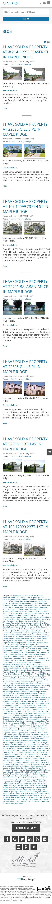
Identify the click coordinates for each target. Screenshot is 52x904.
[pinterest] (26, 847)
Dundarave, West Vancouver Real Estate (17, 664)
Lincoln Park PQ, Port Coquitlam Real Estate (28, 709)
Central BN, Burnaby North (13, 633)
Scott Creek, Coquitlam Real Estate (22, 762)
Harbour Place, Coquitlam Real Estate (17, 696)
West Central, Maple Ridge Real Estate (34, 792)
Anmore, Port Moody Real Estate (16, 601)
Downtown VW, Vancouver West (25, 658)
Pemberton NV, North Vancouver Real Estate (19, 748)
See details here (10, 90)
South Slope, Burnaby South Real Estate (25, 768)
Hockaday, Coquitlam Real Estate (15, 703)
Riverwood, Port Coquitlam (13, 760)
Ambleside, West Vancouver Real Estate (36, 599)
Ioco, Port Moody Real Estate (39, 703)
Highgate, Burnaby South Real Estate (34, 701)
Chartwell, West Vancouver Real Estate (34, 643)
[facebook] (7, 839)
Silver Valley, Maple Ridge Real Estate (16, 766)
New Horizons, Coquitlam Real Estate (33, 729)
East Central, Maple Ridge (21, 64)
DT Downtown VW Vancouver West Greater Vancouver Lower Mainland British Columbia (26, 661)
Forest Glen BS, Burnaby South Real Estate (18, 674)
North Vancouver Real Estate (19, 739)
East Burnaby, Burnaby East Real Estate (34, 666)
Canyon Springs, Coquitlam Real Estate (35, 623)
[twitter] (22, 839)
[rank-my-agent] (34, 847)
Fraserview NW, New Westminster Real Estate (30, 676)
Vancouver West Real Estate (13, 788)
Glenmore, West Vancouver (24, 680)
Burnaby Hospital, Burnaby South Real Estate (24, 616)
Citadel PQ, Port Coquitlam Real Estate (17, 645)
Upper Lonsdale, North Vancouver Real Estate (19, 784)
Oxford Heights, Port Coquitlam (24, 743)
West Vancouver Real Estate (22, 795)
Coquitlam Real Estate (32, 650)
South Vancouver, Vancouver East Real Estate (24, 769)
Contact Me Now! (26, 828)
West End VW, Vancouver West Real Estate (18, 794)
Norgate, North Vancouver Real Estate (17, 731)
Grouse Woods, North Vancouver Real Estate (24, 689)
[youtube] (37, 839)
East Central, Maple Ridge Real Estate (36, 668)
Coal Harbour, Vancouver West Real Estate (23, 646)
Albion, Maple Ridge (33, 598)
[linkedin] (30, 839)
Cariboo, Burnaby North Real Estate (16, 629)
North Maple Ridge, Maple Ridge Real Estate (25, 734)
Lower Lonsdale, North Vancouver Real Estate (26, 710)
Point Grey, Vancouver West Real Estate (31, 750)
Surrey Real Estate (9, 778)
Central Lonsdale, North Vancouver (22, 635)
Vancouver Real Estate (38, 786)
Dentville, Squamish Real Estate (14, 656)
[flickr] (45, 839)
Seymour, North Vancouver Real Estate (35, 764)
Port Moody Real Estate (29, 754)
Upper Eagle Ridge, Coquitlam (20, 780)
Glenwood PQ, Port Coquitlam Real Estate (18, 684)
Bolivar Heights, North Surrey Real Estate (24, 607)
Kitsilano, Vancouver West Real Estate (16, 707)
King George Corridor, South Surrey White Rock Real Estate (24, 705)
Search (26, 19)
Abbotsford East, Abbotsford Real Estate (27, 596)
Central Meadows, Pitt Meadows (37, 637)
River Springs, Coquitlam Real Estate (33, 758)
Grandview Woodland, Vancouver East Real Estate (21, 688)
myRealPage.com (26, 880)
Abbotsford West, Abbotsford (13, 598)
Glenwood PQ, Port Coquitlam (32, 682)
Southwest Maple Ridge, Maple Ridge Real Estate (31, 772)
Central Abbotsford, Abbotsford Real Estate (28, 631)
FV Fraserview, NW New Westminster (26, 677)
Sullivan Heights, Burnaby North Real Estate (31, 776)
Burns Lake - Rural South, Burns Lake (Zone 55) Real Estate (26, 618)
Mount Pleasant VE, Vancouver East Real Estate (26, 727)
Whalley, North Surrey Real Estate (16, 799)
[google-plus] (15, 839)
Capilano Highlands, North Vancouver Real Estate (21, 625)
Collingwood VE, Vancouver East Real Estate (24, 648)
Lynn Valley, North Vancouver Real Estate (35, 713)
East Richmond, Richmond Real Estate (18, 670)
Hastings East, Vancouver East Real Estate (18, 699)
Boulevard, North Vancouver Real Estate (31, 609)
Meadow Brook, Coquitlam (30, 719)
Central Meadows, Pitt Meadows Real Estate (19, 639)
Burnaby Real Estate (37, 617)
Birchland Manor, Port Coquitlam (21, 603)
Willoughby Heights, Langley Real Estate (26, 801)
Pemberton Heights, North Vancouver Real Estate (30, 746)
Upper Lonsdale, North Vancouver (33, 782)
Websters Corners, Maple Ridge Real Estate (24, 790)
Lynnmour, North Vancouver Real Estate (19, 715)
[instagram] (19, 847)
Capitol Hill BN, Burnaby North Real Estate (30, 627)
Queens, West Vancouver (31, 756)
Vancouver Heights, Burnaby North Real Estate (24, 785)
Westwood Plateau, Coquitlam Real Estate (36, 797)
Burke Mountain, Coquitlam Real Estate (23, 615)
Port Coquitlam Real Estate (22, 752)
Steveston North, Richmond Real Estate (17, 774)
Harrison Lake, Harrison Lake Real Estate (35, 697)
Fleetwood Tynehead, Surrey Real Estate (31, 672)
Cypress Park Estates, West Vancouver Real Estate (26, 654)
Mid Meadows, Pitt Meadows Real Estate (23, 723)
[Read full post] (12, 73)
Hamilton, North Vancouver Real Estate (31, 694)
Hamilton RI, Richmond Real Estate (25, 692)
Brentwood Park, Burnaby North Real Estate (19, 611)
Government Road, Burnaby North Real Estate (32, 686)
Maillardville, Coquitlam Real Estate (25, 717)
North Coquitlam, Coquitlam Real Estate (27, 733)
